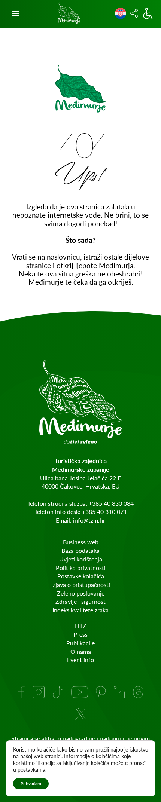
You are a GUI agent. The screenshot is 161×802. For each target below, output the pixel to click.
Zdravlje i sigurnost (80, 601)
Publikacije (80, 642)
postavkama (31, 769)
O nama (80, 651)
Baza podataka (80, 550)
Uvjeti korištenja (80, 559)
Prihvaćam (31, 783)
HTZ (80, 625)
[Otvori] (15, 13)
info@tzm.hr (89, 520)
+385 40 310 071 (104, 511)
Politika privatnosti (81, 567)
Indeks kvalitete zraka (80, 609)
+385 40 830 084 (111, 503)
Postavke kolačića (80, 575)
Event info (80, 659)
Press (80, 634)
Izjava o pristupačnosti (80, 584)
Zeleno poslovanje (80, 593)
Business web (80, 541)
